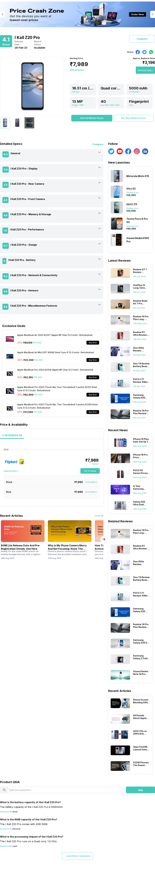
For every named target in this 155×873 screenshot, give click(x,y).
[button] (91, 118)
